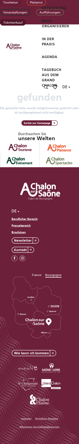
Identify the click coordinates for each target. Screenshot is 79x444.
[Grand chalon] (51, 383)
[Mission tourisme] (51, 367)
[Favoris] (55, 87)
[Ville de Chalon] (39, 398)
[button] (46, 87)
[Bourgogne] (28, 367)
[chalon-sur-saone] (17, 46)
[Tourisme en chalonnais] (28, 383)
